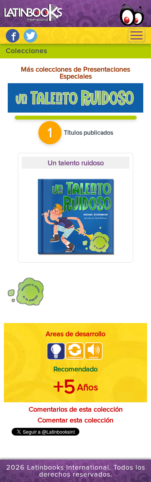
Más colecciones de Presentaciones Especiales (75, 73)
